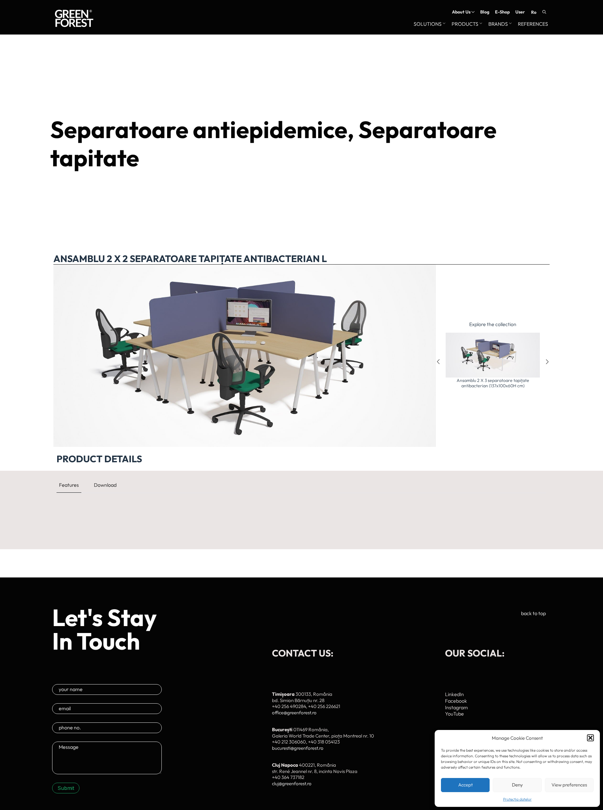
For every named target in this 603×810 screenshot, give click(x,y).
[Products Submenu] (480, 24)
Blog (484, 12)
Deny (517, 785)
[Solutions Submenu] (443, 24)
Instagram (456, 707)
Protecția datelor (517, 799)
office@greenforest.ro (294, 713)
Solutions (428, 24)
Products (465, 24)
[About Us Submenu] (472, 12)
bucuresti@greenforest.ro (297, 748)
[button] (590, 738)
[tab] (69, 485)
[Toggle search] (544, 12)
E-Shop (502, 12)
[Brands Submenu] (510, 24)
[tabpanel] (301, 507)
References (533, 24)
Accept (465, 785)
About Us (461, 12)
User (520, 12)
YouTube (454, 714)
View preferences (569, 785)
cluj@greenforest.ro (292, 783)
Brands (498, 24)
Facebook (456, 701)
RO (533, 12)
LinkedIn (454, 694)
